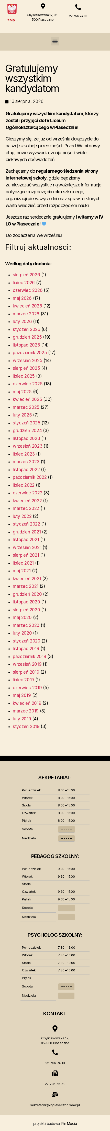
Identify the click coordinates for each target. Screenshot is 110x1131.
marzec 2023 (26, 461)
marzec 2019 (26, 710)
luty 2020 (22, 633)
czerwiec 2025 (28, 383)
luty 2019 (22, 718)
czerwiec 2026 (28, 290)
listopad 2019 (26, 648)
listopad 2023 (26, 438)
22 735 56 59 (55, 1084)
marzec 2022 (26, 508)
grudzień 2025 (27, 337)
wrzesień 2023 (27, 446)
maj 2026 (22, 298)
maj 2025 (22, 391)
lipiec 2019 (23, 679)
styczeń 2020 (26, 641)
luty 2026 (22, 321)
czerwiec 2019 (27, 687)
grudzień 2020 (27, 594)
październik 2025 (30, 352)
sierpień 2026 (26, 274)
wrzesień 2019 (27, 664)
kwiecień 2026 (27, 305)
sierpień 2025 (26, 368)
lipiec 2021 (23, 563)
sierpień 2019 (26, 672)
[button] (55, 41)
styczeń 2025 (26, 422)
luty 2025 (22, 415)
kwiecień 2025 (27, 399)
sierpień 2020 (26, 609)
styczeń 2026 (26, 329)
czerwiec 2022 (27, 492)
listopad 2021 (26, 539)
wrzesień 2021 (27, 547)
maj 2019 (22, 695)
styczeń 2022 (26, 524)
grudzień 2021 (27, 531)
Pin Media (69, 1123)
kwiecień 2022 (27, 500)
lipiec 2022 (24, 485)
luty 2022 (22, 516)
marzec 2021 (25, 586)
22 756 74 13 (78, 16)
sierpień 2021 (26, 555)
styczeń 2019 (26, 726)
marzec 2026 (26, 313)
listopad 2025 (26, 345)
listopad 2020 (26, 601)
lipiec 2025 (24, 376)
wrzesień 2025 (27, 360)
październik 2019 (29, 656)
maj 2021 (22, 570)
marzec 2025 (26, 407)
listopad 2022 (26, 469)
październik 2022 (30, 477)
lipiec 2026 (24, 282)
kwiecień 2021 (27, 578)
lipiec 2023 (24, 454)
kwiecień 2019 (27, 703)
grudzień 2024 (27, 430)
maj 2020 (22, 617)
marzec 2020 (26, 625)
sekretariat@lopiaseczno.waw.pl (55, 1105)
